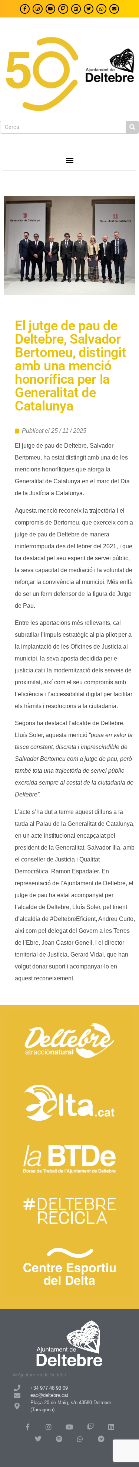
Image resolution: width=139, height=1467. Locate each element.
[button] (69, 160)
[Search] (132, 127)
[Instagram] (37, 9)
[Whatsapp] (101, 9)
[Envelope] (114, 9)
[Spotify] (59, 1439)
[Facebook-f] (25, 9)
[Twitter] (88, 9)
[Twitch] (63, 9)
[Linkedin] (76, 9)
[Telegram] (101, 1439)
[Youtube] (50, 9)
